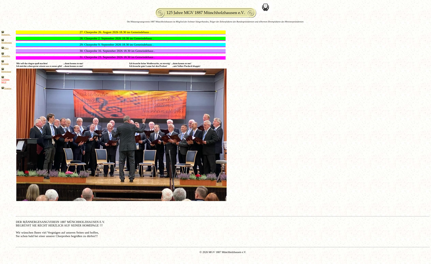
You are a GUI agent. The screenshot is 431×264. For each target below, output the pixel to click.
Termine (7, 88)
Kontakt (5, 63)
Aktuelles (5, 56)
